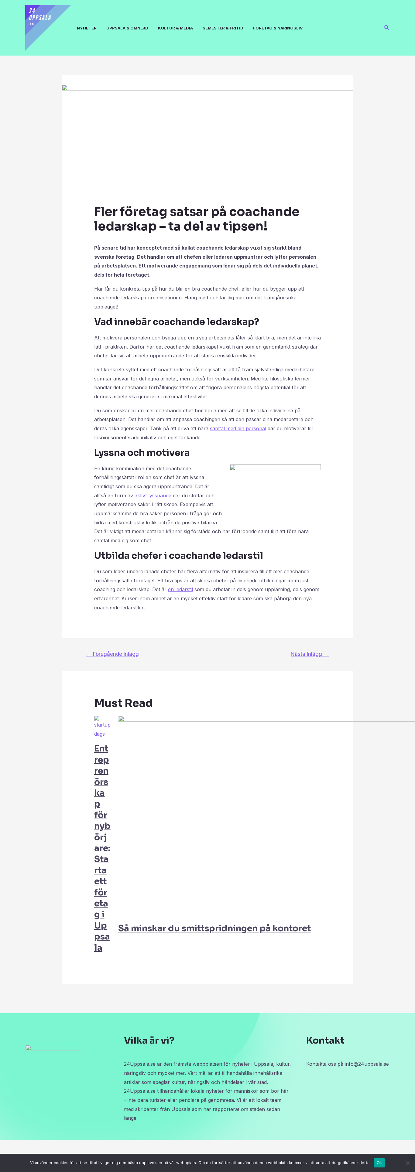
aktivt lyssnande (153, 495)
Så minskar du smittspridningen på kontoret (214, 928)
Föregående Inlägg (112, 654)
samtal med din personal (238, 428)
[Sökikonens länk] (387, 28)
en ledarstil (180, 589)
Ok (379, 1162)
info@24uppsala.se (366, 1064)
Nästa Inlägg (310, 654)
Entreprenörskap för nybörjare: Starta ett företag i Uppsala (102, 848)
